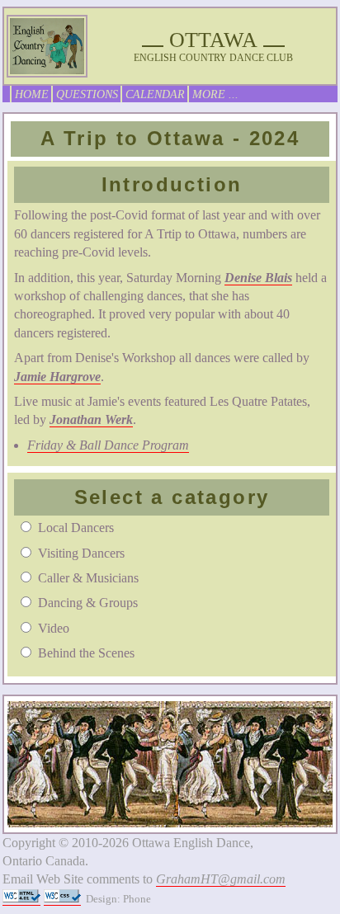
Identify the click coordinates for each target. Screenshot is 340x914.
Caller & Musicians (88, 578)
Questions (87, 94)
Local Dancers (76, 528)
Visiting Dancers (81, 553)
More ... (215, 94)
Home (32, 94)
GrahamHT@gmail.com (221, 879)
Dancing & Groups (88, 603)
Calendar (155, 94)
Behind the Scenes (86, 653)
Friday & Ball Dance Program (108, 445)
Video (53, 628)
